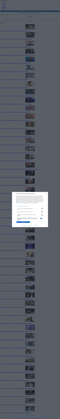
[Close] (46, 194)
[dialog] (30, 209)
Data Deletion (25, 225)
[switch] (41, 208)
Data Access (30, 225)
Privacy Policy (35, 225)
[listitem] (30, 206)
